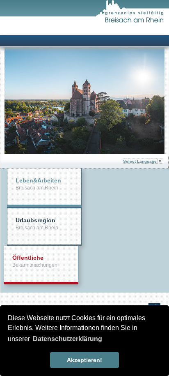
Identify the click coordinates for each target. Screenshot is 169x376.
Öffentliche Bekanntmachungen (34, 261)
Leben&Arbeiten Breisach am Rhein (38, 184)
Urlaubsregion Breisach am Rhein (37, 224)
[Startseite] (132, 21)
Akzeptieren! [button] (84, 360)
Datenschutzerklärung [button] (67, 338)
